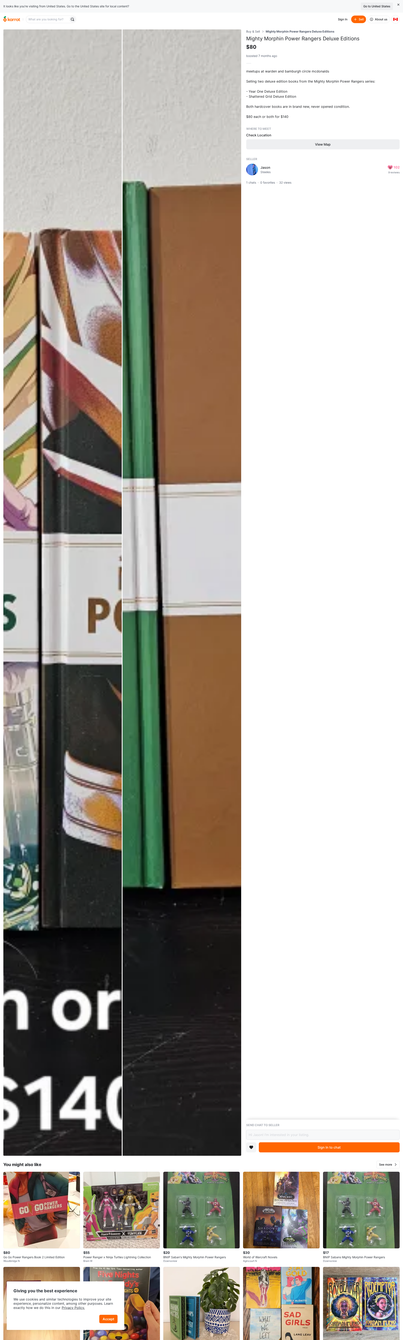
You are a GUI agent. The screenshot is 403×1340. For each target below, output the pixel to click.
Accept (108, 1319)
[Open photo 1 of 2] (62, 592)
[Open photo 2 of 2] (182, 592)
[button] (388, 1164)
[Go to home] (11, 19)
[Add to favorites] (251, 1147)
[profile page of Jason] (252, 169)
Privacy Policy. (73, 1308)
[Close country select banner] (398, 5)
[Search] (72, 19)
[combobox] (47, 19)
